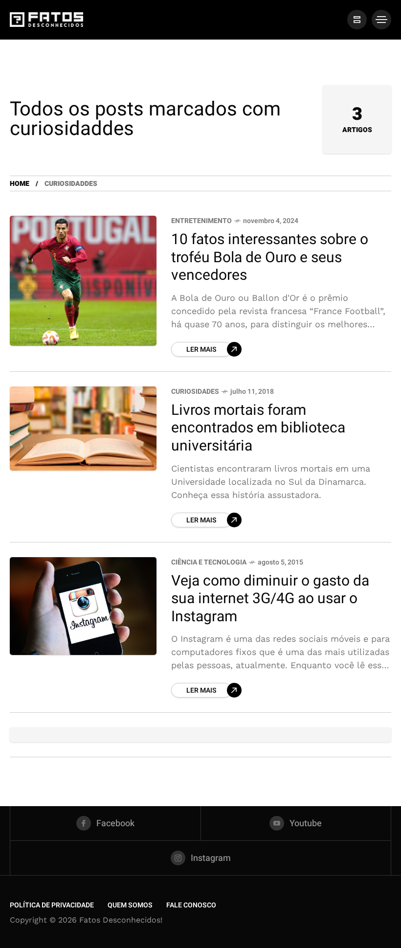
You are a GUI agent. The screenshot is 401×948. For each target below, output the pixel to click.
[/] (357, 19)
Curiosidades (195, 391)
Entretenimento (201, 221)
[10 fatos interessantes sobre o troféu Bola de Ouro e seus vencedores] (83, 281)
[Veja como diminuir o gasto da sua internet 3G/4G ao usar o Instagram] (83, 606)
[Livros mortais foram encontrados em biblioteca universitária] (83, 428)
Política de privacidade (52, 905)
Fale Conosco (191, 905)
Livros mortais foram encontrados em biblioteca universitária (258, 428)
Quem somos (130, 905)
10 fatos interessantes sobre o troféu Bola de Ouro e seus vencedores (269, 257)
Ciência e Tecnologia (208, 562)
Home (19, 184)
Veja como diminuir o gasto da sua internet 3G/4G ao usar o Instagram (270, 599)
